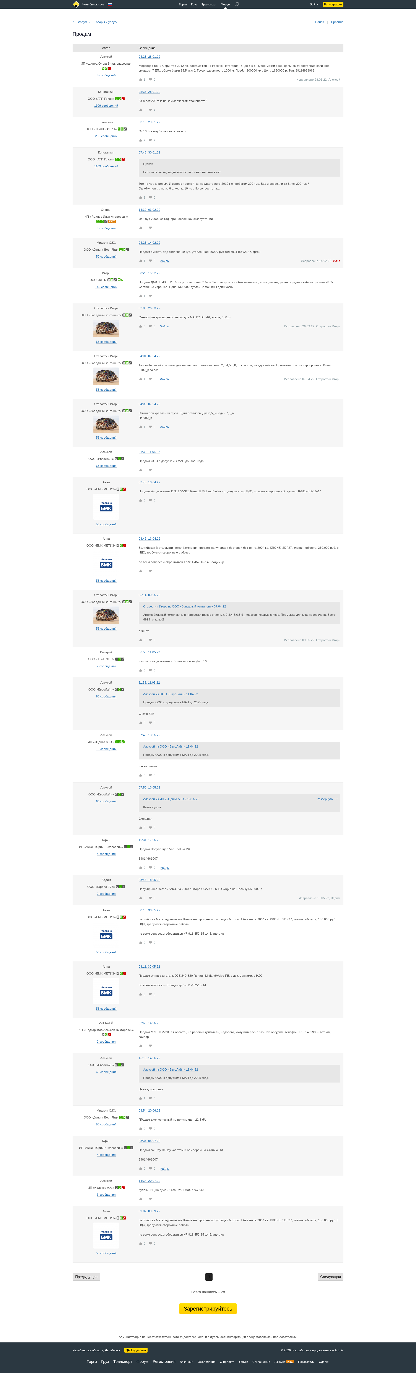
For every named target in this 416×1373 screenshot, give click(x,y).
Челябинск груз (93, 4)
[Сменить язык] (110, 4)
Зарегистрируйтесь (208, 1309)
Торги (183, 4)
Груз (194, 4)
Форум (225, 4)
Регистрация (333, 4)
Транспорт (209, 4)
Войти (314, 4)
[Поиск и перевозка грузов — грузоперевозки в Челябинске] (76, 4)
